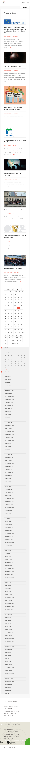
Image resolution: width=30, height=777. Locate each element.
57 (11, 313)
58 (15, 313)
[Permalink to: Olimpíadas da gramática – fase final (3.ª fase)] (15, 228)
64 (15, 316)
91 (5, 329)
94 (15, 329)
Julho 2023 (8, 478)
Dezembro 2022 (9, 498)
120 (9, 343)
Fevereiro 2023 (9, 492)
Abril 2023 (8, 487)
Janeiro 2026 (8, 393)
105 (13, 335)
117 (20, 340)
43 (5, 308)
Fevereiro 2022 (9, 527)
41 (18, 305)
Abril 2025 (8, 420)
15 (11, 294)
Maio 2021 (7, 553)
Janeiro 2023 (8, 495)
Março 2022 (8, 524)
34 (15, 302)
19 (5, 297)
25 (5, 300)
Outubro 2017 (9, 679)
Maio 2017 (7, 693)
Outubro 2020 (9, 574)
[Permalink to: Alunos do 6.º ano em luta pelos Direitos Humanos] (15, 95)
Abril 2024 (8, 452)
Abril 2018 (8, 661)
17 (18, 294)
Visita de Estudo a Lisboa (13, 269)
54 (21, 310)
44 (8, 308)
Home (2, 6)
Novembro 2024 (9, 434)
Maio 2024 (7, 449)
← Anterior (7, 289)
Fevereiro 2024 (9, 457)
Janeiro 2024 (8, 460)
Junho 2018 (8, 655)
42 (21, 305)
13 (5, 294)
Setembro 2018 (9, 647)
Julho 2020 (8, 583)
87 (11, 327)
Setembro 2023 (9, 472)
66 (21, 316)
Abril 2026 (8, 385)
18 (21, 294)
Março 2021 (8, 559)
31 (5, 302)
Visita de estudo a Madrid (13, 210)
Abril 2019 (8, 626)
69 (11, 319)
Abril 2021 (8, 556)
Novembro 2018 (9, 641)
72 (21, 319)
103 (5, 335)
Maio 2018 (7, 658)
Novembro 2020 (9, 571)
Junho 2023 (8, 481)
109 (9, 337)
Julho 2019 (8, 617)
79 (5, 324)
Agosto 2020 (8, 580)
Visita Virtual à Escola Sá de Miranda (13, 717)
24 (21, 297)
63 (11, 316)
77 (18, 321)
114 (9, 340)
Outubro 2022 (9, 504)
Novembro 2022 (9, 501)
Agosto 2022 (8, 510)
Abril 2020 (8, 591)
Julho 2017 (8, 687)
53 (18, 310)
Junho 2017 (8, 690)
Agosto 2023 (8, 475)
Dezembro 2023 (9, 463)
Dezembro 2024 (9, 431)
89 (18, 327)
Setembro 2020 (9, 577)
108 (5, 337)
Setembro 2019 (9, 612)
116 (17, 340)
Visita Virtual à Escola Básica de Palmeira (15, 740)
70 (15, 319)
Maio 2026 (7, 382)
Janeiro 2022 (8, 530)
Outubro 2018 (9, 644)
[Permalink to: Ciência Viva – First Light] (15, 58)
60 (21, 313)
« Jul (5, 370)
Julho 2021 (8, 548)
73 (5, 321)
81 (11, 324)
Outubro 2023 (9, 469)
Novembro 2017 (9, 676)
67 (5, 319)
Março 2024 (8, 455)
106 (17, 335)
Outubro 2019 (9, 609)
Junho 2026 (8, 379)
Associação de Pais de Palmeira (12, 764)
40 (15, 305)
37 (5, 305)
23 (18, 297)
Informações (7, 6)
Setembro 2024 (9, 440)
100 (15, 332)
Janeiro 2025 (8, 428)
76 (15, 321)
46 (15, 308)
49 (5, 310)
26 (8, 300)
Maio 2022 (7, 519)
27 (11, 300)
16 (15, 294)
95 (18, 329)
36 (21, 302)
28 (15, 300)
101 (19, 332)
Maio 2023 (7, 484)
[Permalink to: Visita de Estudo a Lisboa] (15, 260)
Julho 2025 (8, 411)
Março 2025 (8, 423)
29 (18, 300)
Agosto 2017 (8, 684)
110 (13, 337)
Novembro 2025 (9, 399)
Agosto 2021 (8, 545)
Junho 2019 (8, 620)
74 (8, 321)
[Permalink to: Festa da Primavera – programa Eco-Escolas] (9, 132)
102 (23, 332)
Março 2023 (8, 489)
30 (21, 300)
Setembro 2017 (9, 681)
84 (21, 324)
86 (8, 327)
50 (8, 310)
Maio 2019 (7, 623)
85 (5, 327)
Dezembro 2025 (9, 396)
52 (15, 310)
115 (13, 340)
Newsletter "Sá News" (9, 758)
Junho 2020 (8, 585)
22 (15, 297)
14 (8, 294)
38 (8, 305)
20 (8, 297)
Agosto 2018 (8, 649)
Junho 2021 (8, 551)
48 (21, 308)
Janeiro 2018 (8, 670)
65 (18, 316)
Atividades (13, 6)
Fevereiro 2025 (9, 425)
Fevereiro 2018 (9, 667)
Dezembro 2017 (9, 673)
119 (5, 343)
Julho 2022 (8, 513)
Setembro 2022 (9, 507)
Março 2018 (8, 664)
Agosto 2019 (8, 615)
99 (11, 332)
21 (11, 297)
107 (21, 335)
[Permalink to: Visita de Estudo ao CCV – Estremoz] (15, 165)
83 (18, 324)
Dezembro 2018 (9, 638)
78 (21, 321)
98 (8, 332)
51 (11, 310)
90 (21, 327)
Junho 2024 (8, 446)
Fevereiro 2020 (9, 597)
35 (18, 302)
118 (24, 340)
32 (8, 302)
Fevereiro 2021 (9, 562)
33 (11, 302)
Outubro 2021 (9, 539)
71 (18, 319)
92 (8, 329)
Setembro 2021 (9, 542)
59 (18, 313)
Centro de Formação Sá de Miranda (13, 752)
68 (8, 319)
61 (5, 316)
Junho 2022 (8, 516)
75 (11, 321)
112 (21, 337)
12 (22, 291)
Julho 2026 (8, 376)
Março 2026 (8, 388)
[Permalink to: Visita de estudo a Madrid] (15, 198)
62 (8, 316)
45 (11, 308)
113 (5, 340)
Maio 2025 (7, 417)
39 (11, 305)
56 (8, 313)
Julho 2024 (8, 443)
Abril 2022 (8, 521)
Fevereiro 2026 (9, 391)
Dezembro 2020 (9, 568)
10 (16, 291)
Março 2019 (8, 629)
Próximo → (15, 343)
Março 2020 (8, 594)
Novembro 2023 (9, 466)
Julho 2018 (8, 652)
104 (9, 335)
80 (8, 324)
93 (11, 329)
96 (21, 329)
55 (5, 313)
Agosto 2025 (8, 408)
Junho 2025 (8, 414)
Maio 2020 (7, 588)
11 (19, 291)
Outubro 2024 (9, 437)
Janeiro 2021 (8, 565)
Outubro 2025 (9, 402)
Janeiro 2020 (8, 600)
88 (15, 327)
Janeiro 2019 (8, 635)
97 (5, 332)
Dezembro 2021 (9, 533)
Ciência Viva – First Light (13, 66)
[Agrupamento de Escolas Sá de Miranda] (4, 1)
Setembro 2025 (9, 405)
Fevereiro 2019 (9, 632)
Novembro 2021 (9, 536)
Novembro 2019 (9, 606)
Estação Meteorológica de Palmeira (13, 761)
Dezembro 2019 (9, 603)
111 (17, 337)
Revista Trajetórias (9, 755)
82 (15, 324)
